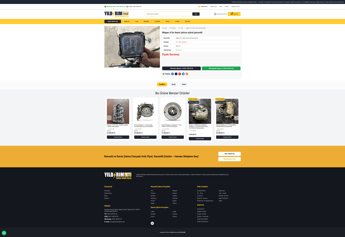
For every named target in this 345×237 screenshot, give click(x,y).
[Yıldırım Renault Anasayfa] (116, 14)
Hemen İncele (118, 137)
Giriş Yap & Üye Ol (222, 14)
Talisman (153, 198)
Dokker (174, 216)
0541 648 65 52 (230, 154)
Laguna (174, 196)
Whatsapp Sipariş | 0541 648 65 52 (116, 6)
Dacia (168, 21)
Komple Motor (201, 191)
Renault (127, 21)
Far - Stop (181, 28)
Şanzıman (222, 191)
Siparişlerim (204, 6)
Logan (177, 21)
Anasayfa (164, 28)
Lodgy (174, 211)
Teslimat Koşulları (202, 219)
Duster (187, 21)
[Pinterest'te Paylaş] (179, 74)
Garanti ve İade (201, 214)
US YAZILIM (182, 232)
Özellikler (162, 84)
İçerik (173, 84)
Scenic (153, 201)
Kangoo (174, 193)
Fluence (157, 21)
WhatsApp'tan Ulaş (229, 159)
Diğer (220, 201)
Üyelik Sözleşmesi (202, 221)
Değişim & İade (235, 6)
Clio (136, 21)
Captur (174, 201)
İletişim (227, 6)
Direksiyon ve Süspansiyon (205, 201)
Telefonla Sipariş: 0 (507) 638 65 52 (181, 68)
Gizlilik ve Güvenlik (202, 216)
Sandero (153, 214)
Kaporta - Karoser (202, 198)
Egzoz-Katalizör (223, 198)
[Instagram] (152, 223)
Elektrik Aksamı (223, 196)
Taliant (174, 203)
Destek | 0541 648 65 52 (135, 6)
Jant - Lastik (222, 193)
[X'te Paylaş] (176, 74)
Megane (146, 21)
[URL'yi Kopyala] (187, 74)
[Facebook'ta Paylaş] (172, 74)
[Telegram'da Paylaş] (183, 74)
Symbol (153, 196)
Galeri (184, 84)
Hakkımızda (213, 6)
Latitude (174, 198)
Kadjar (153, 203)
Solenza (174, 214)
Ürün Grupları (113, 21)
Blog (220, 6)
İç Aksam (200, 196)
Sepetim (235, 14)
